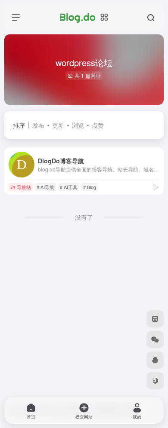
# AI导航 (45, 186)
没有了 (84, 217)
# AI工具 (69, 186)
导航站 (24, 186)
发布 (38, 125)
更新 (58, 125)
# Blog (89, 186)
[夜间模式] (155, 380)
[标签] (155, 318)
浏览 (78, 125)
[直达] (155, 187)
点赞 (98, 125)
